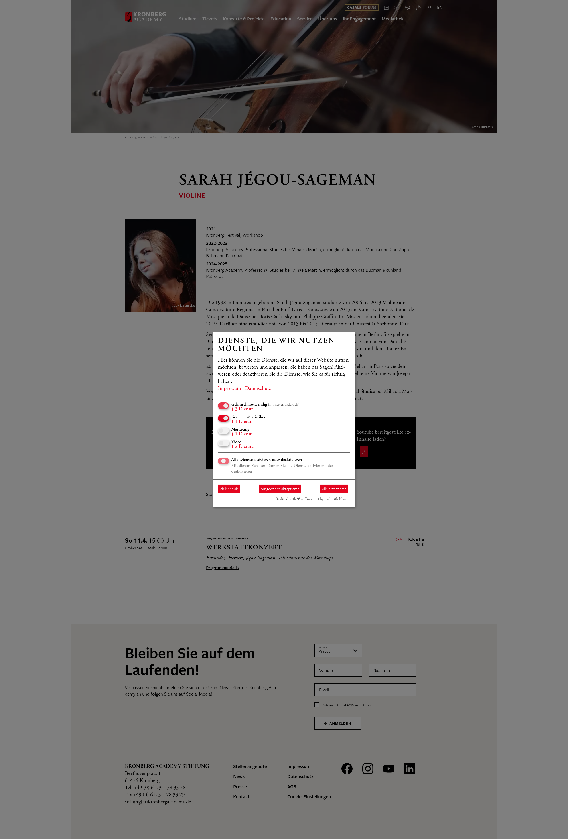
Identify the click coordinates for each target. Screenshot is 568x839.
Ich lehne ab (228, 488)
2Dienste (242, 446)
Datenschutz (258, 388)
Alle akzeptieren (334, 488)
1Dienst (241, 421)
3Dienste (242, 409)
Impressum (229, 388)
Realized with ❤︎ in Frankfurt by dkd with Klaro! (312, 499)
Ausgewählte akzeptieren (280, 488)
